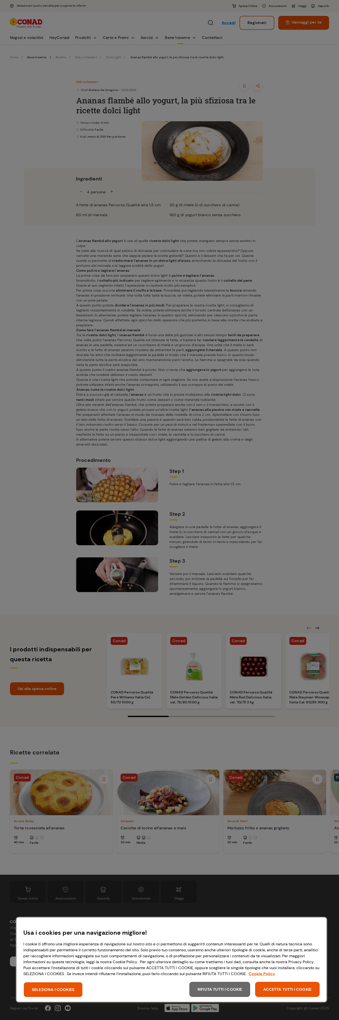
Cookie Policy (262, 973)
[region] (171, 959)
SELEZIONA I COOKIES (53, 989)
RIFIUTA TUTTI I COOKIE (220, 989)
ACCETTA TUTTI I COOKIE (287, 989)
